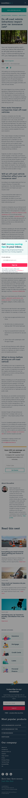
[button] (26, 240)
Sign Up (14, 265)
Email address (6, 257)
